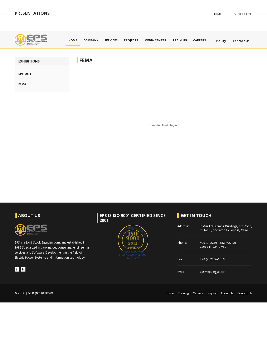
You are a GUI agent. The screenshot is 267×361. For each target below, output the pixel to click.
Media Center (155, 40)
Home (217, 14)
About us (227, 293)
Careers (199, 40)
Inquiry (221, 41)
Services (111, 40)
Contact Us (241, 41)
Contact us (244, 293)
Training (180, 40)
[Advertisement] (125, 331)
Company (90, 40)
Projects (131, 40)
